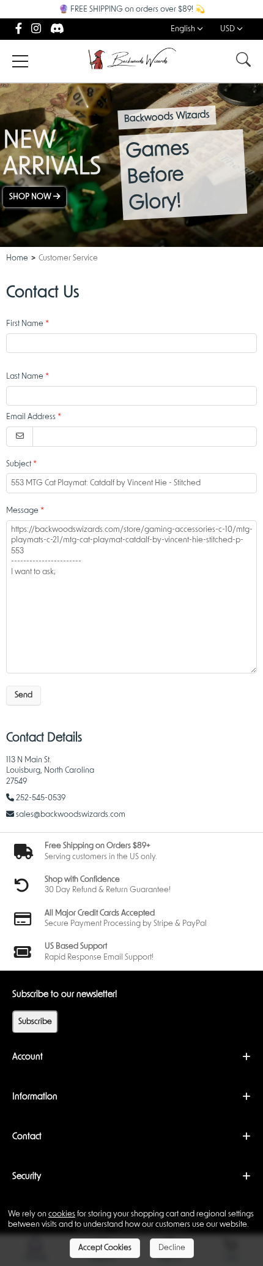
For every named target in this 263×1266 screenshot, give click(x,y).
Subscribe (35, 1022)
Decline (171, 1248)
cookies (61, 1214)
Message (22, 511)
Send (23, 695)
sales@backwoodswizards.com (70, 815)
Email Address (31, 417)
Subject (18, 464)
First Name (24, 324)
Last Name (24, 377)
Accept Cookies (105, 1248)
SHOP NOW (31, 197)
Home (17, 258)
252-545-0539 (40, 798)
